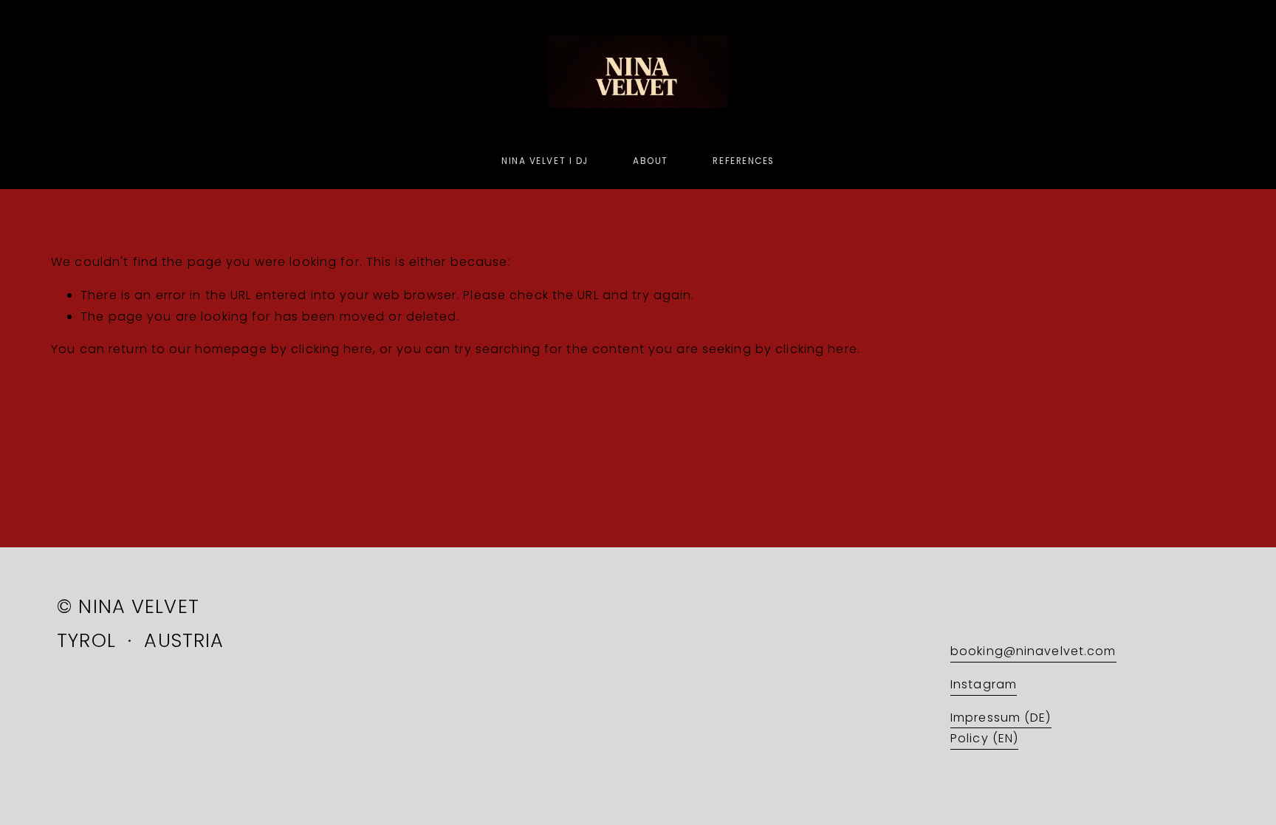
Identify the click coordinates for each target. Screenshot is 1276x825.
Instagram (983, 684)
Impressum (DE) (1001, 717)
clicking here (332, 348)
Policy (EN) (984, 738)
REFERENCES (743, 161)
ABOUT (650, 161)
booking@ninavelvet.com (1033, 651)
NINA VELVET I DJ (545, 161)
